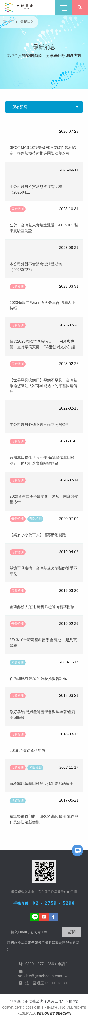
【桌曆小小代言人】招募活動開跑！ (40, 535)
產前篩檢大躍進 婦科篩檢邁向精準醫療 (42, 607)
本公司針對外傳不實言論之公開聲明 (40, 425)
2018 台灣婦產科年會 (27, 750)
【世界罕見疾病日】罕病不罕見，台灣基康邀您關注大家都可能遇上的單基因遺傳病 (43, 385)
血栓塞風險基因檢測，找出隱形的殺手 (41, 784)
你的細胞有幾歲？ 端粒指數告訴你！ (40, 679)
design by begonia (54, 1013)
